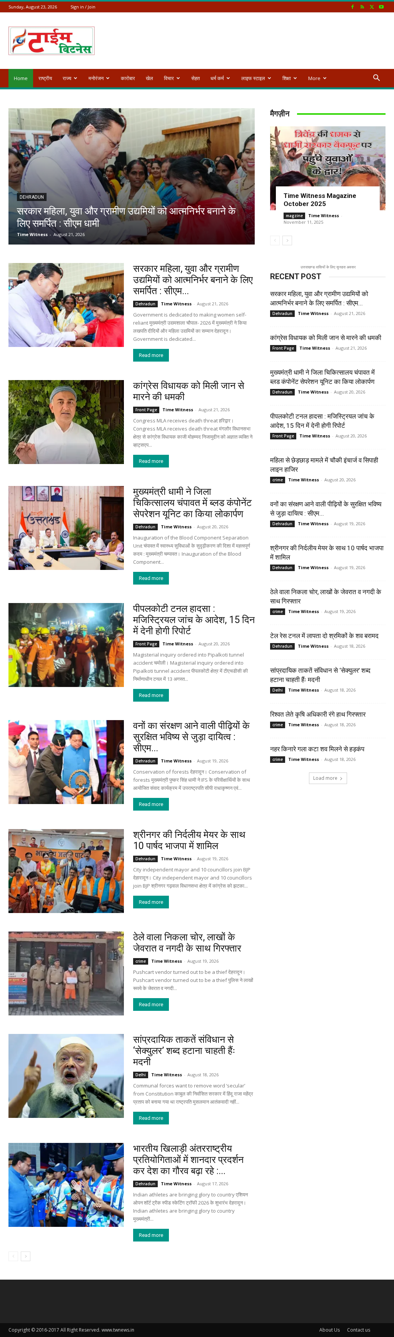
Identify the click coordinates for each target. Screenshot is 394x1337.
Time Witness (32, 234)
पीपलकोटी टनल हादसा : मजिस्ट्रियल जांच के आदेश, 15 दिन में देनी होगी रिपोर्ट (194, 620)
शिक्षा (286, 78)
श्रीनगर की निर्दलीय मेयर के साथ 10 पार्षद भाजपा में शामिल (189, 840)
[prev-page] (275, 240)
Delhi (140, 1074)
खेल (149, 78)
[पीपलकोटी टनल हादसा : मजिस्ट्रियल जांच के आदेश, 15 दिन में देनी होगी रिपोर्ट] (66, 645)
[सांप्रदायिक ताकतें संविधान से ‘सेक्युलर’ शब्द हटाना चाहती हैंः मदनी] (66, 1076)
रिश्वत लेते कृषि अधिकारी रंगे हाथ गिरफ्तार (318, 714)
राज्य (67, 78)
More (314, 78)
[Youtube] (381, 7)
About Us (329, 1330)
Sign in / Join (82, 7)
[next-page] (287, 240)
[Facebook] (352, 7)
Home (21, 78)
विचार (169, 78)
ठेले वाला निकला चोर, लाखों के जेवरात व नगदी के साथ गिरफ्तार (187, 943)
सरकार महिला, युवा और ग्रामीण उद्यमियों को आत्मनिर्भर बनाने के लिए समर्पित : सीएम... (193, 280)
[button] (376, 78)
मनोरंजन (96, 78)
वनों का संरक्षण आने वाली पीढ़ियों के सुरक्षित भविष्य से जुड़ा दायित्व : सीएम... (191, 737)
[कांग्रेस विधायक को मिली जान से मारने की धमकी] (66, 422)
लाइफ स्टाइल (253, 78)
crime (140, 961)
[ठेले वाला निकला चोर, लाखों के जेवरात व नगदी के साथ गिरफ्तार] (66, 973)
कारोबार (128, 78)
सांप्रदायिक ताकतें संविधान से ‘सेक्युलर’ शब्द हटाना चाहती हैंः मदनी (184, 1050)
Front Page (146, 409)
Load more (325, 778)
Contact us (358, 1330)
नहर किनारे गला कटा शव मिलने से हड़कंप (317, 749)
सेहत (195, 78)
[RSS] (362, 7)
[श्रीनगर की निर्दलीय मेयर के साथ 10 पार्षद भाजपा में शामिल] (66, 871)
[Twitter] (371, 7)
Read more (151, 355)
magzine (294, 215)
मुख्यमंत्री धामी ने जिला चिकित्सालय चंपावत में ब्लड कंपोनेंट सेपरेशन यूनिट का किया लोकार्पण (192, 502)
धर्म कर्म (217, 78)
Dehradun (32, 197)
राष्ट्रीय (45, 78)
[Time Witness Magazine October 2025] (328, 168)
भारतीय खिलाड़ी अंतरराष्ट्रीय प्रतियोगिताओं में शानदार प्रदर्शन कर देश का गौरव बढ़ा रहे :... (188, 1159)
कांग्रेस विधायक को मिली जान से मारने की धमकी (325, 338)
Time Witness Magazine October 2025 (320, 200)
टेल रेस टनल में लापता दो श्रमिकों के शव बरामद (324, 636)
